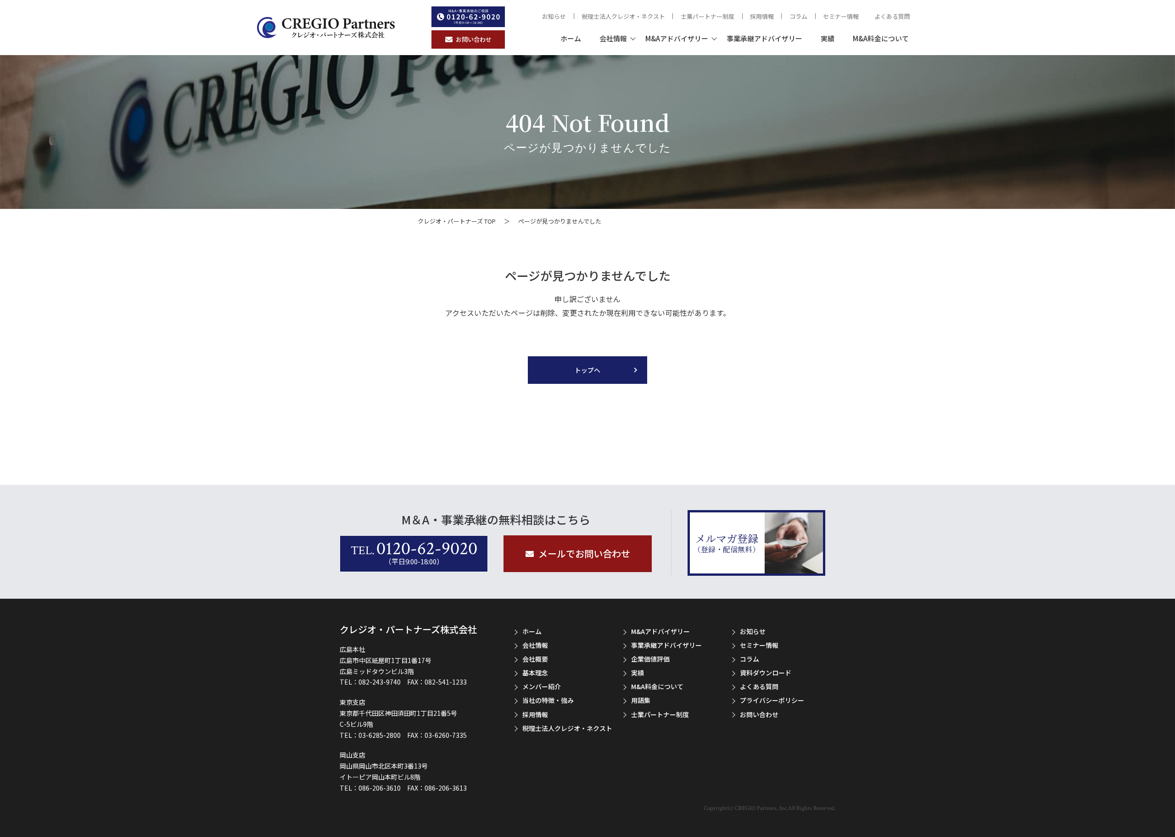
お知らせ (554, 16)
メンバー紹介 (541, 686)
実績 (827, 38)
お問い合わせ (759, 714)
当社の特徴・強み (548, 700)
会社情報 (613, 38)
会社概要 (535, 658)
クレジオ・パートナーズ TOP (457, 221)
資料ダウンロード (765, 672)
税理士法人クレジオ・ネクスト (623, 16)
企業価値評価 (650, 658)
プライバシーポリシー (772, 700)
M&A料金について (881, 38)
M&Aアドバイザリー (676, 38)
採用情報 (762, 16)
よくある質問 (892, 16)
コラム (798, 16)
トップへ (587, 370)
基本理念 (535, 672)
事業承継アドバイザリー (764, 38)
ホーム (570, 38)
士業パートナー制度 (707, 16)
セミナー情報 (841, 16)
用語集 (640, 700)
